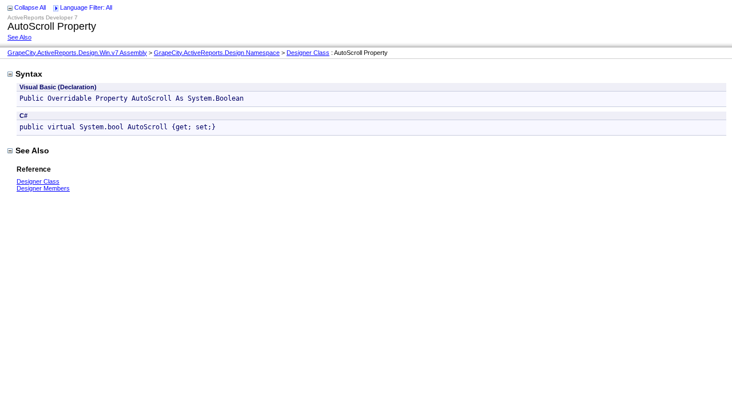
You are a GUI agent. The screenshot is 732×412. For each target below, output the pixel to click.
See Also (19, 37)
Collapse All (30, 7)
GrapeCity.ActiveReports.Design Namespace (217, 52)
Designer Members (43, 188)
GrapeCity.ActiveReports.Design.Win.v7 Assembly (77, 52)
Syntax (28, 73)
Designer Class (308, 52)
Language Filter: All (86, 7)
